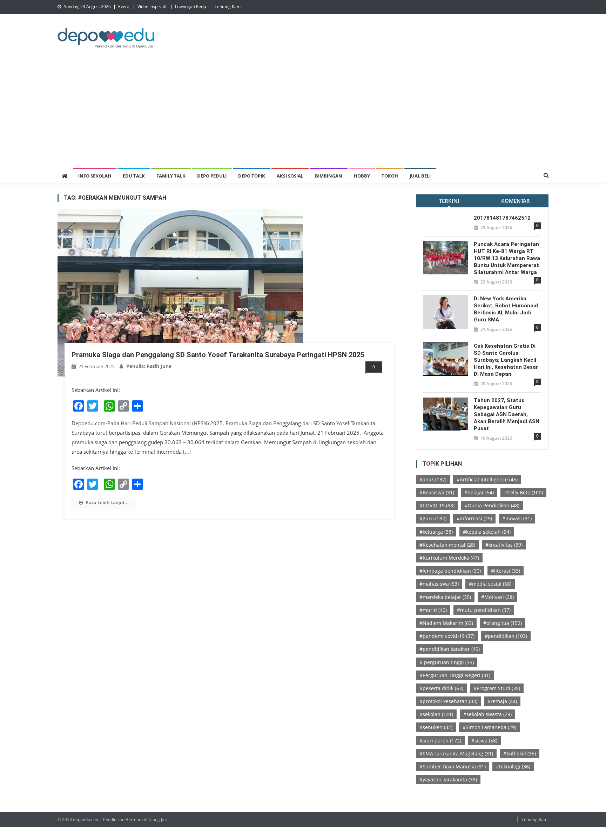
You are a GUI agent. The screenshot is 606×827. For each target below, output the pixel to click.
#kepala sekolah (487, 531)
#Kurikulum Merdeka (449, 557)
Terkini (449, 200)
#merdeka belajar (445, 597)
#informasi (474, 518)
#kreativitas (504, 544)
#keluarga (436, 531)
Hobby (362, 176)
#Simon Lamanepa (489, 727)
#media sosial (490, 583)
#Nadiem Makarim (446, 623)
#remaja (502, 701)
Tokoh (390, 176)
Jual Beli (420, 176)
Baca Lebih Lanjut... (107, 502)
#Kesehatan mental (447, 544)
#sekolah (436, 714)
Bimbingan (328, 176)
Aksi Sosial (290, 176)
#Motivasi (497, 597)
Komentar (515, 200)
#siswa (484, 740)
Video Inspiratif (152, 6)
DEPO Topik (251, 176)
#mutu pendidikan (484, 610)
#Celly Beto (523, 492)
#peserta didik (441, 688)
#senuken (435, 727)
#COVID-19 (436, 505)
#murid (433, 610)
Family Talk (171, 176)
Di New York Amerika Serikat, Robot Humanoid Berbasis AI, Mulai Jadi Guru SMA (506, 309)
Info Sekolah (94, 176)
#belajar (479, 492)
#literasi (505, 570)
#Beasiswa (436, 492)
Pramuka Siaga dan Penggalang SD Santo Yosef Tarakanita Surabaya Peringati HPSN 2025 (218, 355)
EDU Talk (134, 176)
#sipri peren (440, 740)
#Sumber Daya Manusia (452, 766)
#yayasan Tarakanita (448, 779)
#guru (432, 518)
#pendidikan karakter (449, 649)
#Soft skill (519, 753)
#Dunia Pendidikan (492, 505)
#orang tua (502, 623)
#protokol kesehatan (448, 701)
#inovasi (517, 518)
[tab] (449, 200)
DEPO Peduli (212, 176)
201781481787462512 (502, 218)
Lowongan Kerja (190, 6)
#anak (432, 479)
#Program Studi (496, 688)
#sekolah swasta (487, 714)
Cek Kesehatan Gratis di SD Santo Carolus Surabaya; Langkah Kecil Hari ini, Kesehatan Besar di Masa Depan (506, 360)
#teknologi (513, 766)
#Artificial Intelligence (487, 479)
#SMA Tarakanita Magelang (456, 753)
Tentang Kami (228, 6)
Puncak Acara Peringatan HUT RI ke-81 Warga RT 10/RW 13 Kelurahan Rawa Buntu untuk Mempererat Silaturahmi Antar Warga (507, 258)
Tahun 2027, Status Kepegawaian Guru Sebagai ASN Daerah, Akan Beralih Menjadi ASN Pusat (506, 414)
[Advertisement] (303, 115)
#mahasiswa (439, 583)
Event (123, 6)
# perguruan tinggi (446, 662)
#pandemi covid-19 (446, 636)
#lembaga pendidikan (450, 570)
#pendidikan (506, 636)
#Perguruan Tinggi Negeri (454, 675)
